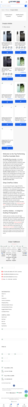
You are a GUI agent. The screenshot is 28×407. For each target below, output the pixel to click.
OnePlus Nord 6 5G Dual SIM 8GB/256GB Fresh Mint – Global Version (20, 96)
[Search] (26, 6)
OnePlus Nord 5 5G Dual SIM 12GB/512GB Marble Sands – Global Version (20, 44)
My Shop (3, 319)
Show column (7, 27)
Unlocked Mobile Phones (7, 307)
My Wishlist (4, 325)
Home (3, 10)
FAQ (2, 296)
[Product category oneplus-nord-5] (8, 15)
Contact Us (4, 298)
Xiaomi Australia (17, 222)
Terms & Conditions (6, 300)
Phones (7, 10)
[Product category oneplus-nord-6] (19, 15)
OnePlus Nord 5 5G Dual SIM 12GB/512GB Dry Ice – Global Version (7, 44)
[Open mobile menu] (1, 2)
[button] (7, 52)
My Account (4, 317)
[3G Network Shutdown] (7, 47)
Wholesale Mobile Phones (7, 305)
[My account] (26, 2)
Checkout (4, 323)
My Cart (3, 321)
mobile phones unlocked (8, 227)
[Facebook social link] (14, 386)
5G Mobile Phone (5, 311)
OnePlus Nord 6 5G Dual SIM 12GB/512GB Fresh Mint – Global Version (20, 69)
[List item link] (14, 371)
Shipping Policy (5, 302)
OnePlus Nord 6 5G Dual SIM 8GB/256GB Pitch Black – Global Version (7, 119)
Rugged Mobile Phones (7, 309)
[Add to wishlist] (11, 32)
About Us (4, 293)
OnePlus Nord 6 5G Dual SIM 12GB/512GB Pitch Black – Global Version (7, 96)
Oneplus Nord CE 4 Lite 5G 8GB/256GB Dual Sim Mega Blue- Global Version (20, 119)
